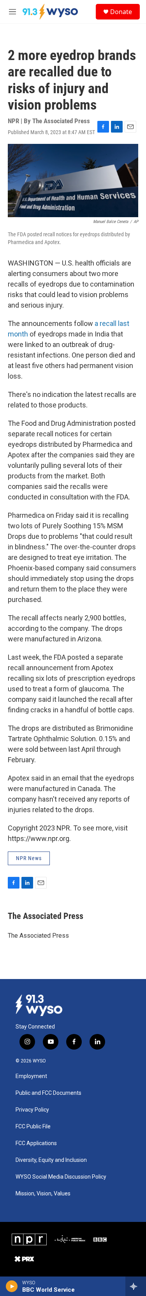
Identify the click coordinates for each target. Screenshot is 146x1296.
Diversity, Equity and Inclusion (51, 1160)
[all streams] (135, 1286)
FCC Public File (33, 1127)
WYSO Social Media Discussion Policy (61, 1177)
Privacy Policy (32, 1110)
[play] (12, 1286)
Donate (121, 11)
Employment (31, 1076)
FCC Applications (36, 1143)
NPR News (29, 858)
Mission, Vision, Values (43, 1194)
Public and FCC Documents (48, 1093)
